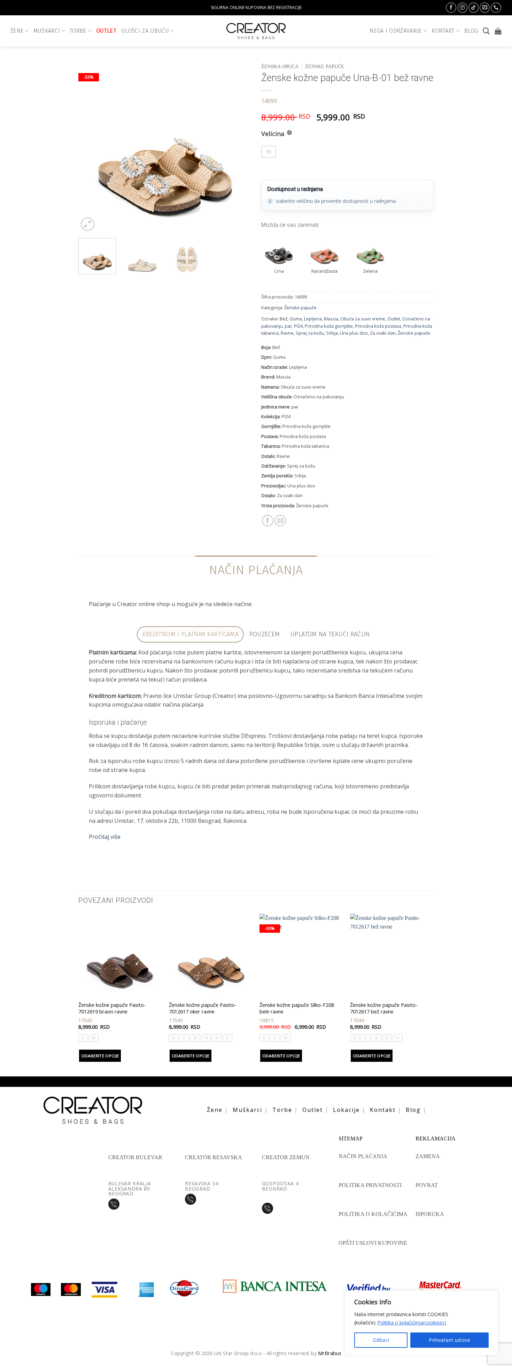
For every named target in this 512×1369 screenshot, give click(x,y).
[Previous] (90, 146)
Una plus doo (354, 333)
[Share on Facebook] (267, 520)
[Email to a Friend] (280, 520)
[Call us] (496, 7)
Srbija (332, 333)
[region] (421, 1322)
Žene (17, 30)
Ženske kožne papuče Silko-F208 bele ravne (296, 1008)
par (288, 326)
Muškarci (46, 30)
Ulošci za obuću (145, 30)
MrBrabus (329, 1353)
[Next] (238, 146)
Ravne (287, 333)
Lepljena (313, 319)
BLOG (471, 30)
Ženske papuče (324, 66)
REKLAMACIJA (436, 1138)
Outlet (106, 30)
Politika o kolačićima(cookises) (411, 1322)
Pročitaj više (105, 837)
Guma (295, 319)
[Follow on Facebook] (451, 7)
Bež (283, 319)
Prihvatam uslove (449, 1340)
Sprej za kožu (310, 333)
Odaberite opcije (100, 1055)
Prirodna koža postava (378, 326)
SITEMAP (351, 1138)
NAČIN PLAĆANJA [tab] (256, 570)
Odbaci (381, 1340)
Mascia (331, 319)
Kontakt (383, 1110)
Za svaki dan (383, 333)
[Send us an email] (485, 7)
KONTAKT (443, 30)
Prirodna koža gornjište (329, 326)
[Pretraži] (486, 30)
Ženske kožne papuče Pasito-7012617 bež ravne (384, 1008)
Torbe (78, 30)
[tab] (190, 634)
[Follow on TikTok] (473, 7)
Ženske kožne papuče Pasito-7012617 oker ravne (202, 1008)
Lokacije (346, 1110)
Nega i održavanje (396, 30)
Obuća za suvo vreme (362, 319)
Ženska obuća (279, 66)
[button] (498, 31)
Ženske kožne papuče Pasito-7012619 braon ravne (112, 1008)
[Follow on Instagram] (462, 7)
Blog (413, 1110)
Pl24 (298, 326)
